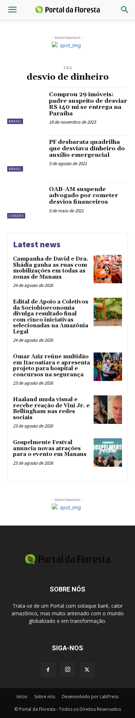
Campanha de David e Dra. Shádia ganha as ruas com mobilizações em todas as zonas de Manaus (50, 268)
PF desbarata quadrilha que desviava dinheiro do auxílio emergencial (87, 148)
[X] (87, 670)
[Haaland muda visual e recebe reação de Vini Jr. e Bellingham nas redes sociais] (108, 409)
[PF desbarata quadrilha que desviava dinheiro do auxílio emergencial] (25, 153)
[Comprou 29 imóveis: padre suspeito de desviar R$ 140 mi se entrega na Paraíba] (25, 106)
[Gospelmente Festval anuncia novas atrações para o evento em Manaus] (108, 452)
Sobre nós (44, 696)
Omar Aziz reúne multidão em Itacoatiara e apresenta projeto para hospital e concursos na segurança (51, 365)
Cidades (16, 215)
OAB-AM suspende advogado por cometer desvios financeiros (83, 195)
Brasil (15, 121)
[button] (12, 9)
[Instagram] (67, 669)
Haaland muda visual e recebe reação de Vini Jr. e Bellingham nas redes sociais (51, 408)
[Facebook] (48, 670)
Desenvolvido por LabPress (90, 696)
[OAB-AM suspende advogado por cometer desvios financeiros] (25, 200)
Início (22, 696)
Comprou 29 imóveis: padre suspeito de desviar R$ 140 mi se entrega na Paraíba (88, 104)
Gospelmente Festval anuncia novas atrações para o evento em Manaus (49, 448)
